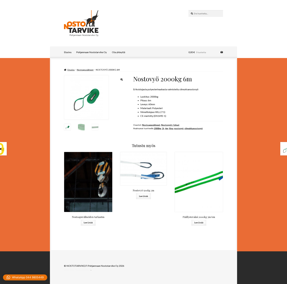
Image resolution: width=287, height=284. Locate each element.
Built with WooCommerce (77, 269)
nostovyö (179, 128)
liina (171, 128)
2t (163, 128)
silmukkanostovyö (193, 128)
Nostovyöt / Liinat (170, 125)
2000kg (157, 128)
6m (166, 128)
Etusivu (67, 52)
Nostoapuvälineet (85, 69)
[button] (121, 79)
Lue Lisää (88, 222)
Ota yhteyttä (118, 52)
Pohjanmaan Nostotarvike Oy (91, 52)
